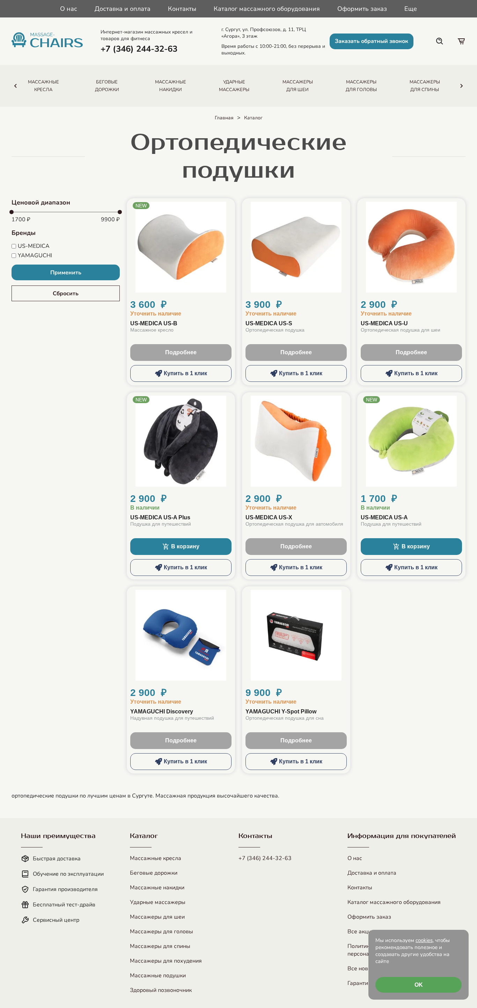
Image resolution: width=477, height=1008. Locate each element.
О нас (68, 9)
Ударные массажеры (157, 902)
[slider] (11, 212)
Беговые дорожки (153, 873)
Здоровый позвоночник (161, 990)
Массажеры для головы (161, 931)
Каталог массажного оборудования (267, 9)
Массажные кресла (155, 858)
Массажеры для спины (160, 946)
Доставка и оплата (123, 9)
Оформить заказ (362, 9)
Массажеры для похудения (166, 961)
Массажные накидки (157, 887)
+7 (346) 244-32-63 (265, 858)
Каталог (253, 117)
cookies (424, 940)
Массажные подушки (158, 975)
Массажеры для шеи (157, 917)
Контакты (182, 9)
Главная (224, 117)
